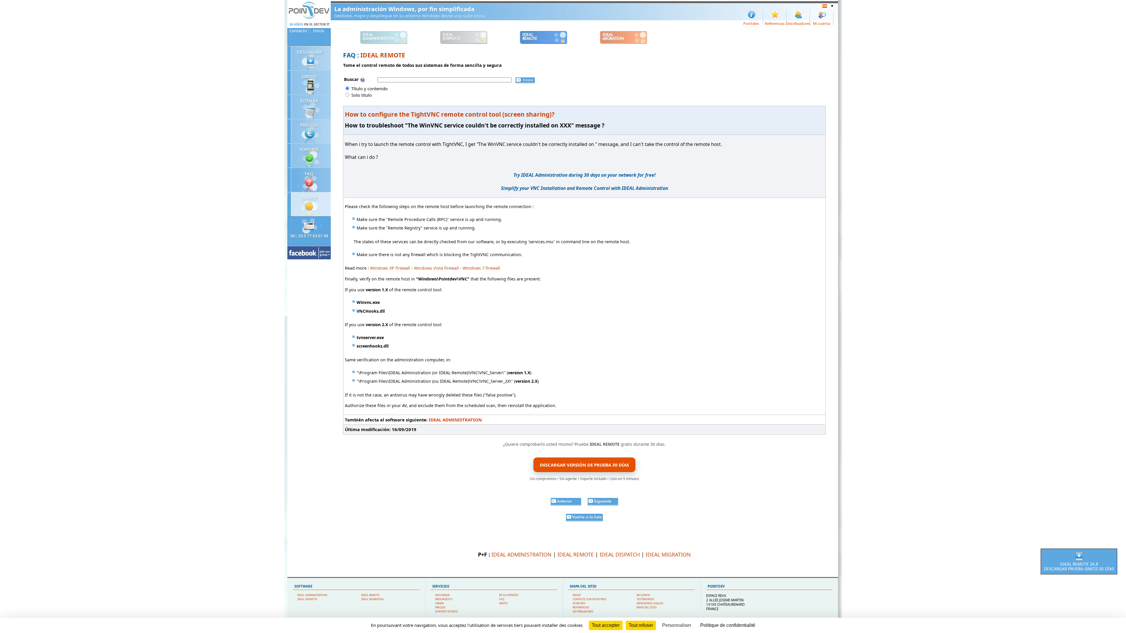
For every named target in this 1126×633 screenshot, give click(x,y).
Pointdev (751, 23)
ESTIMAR (309, 100)
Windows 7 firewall (481, 268)
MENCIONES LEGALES (650, 603)
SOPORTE (309, 149)
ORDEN (309, 76)
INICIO (577, 595)
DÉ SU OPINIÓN (508, 595)
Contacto (298, 30)
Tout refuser (641, 625)
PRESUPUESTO (443, 599)
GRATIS (309, 198)
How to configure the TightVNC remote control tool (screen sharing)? (449, 114)
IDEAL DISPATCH (620, 554)
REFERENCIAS (581, 607)
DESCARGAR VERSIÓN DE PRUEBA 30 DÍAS (584, 465)
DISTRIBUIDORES (583, 611)
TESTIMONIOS (645, 599)
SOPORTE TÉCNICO (446, 611)
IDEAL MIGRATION (668, 554)
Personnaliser (676, 625)
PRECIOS (309, 125)
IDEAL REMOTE (382, 55)
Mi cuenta (821, 23)
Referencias (775, 23)
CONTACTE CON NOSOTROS (589, 599)
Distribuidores (798, 23)
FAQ (309, 173)
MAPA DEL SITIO (647, 607)
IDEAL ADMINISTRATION (455, 420)
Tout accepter (606, 625)
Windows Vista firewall (436, 268)
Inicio (318, 30)
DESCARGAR (309, 52)
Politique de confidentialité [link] (727, 625)
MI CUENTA (643, 595)
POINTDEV (579, 603)
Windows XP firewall (390, 268)
